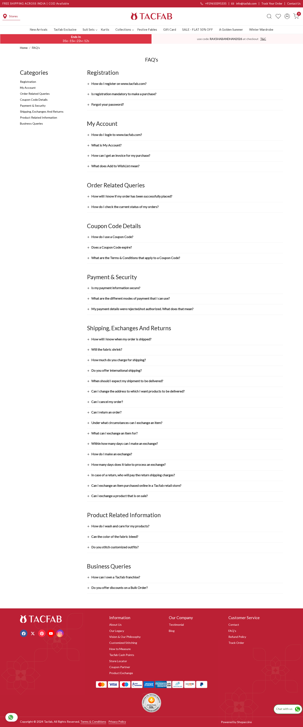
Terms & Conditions (93, 721)
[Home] (151, 16)
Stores (13, 16)
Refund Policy (237, 636)
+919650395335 (216, 3)
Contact (233, 624)
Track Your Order (271, 3)
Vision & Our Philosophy (125, 636)
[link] (269, 16)
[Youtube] (51, 633)
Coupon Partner (119, 667)
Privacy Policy (117, 721)
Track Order (236, 642)
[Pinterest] (42, 633)
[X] (33, 633)
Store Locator (118, 661)
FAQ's (232, 630)
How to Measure (120, 649)
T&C (263, 39)
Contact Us (294, 3)
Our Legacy (116, 630)
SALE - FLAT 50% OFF (197, 29)
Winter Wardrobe (261, 29)
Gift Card (169, 29)
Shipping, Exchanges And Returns (41, 111)
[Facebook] (24, 633)
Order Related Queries (35, 93)
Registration (28, 81)
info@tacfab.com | (248, 3)
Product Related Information (38, 117)
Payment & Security (33, 105)
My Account (28, 87)
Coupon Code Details (34, 99)
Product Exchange (121, 673)
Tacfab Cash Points (121, 655)
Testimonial (176, 624)
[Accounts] (287, 16)
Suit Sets (89, 29)
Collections (123, 29)
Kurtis (105, 29)
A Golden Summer (231, 29)
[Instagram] (60, 633)
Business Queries (31, 123)
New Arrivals (38, 29)
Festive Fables (147, 29)
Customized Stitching (123, 642)
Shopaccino (244, 722)
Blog (172, 630)
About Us (115, 624)
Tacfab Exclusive (65, 29)
